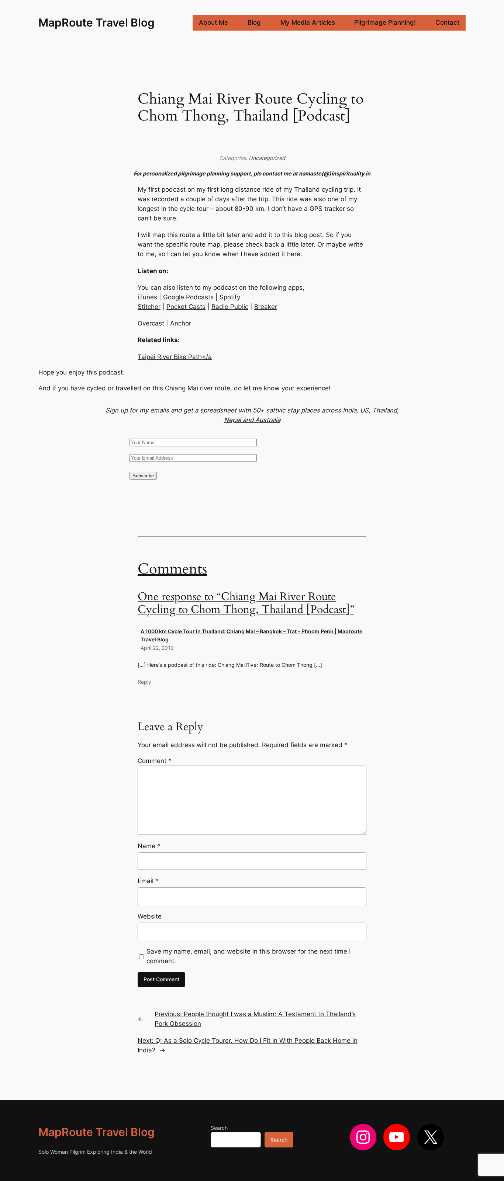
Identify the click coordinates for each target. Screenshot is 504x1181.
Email (148, 881)
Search (219, 1128)
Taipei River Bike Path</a (175, 356)
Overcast (151, 323)
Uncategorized (267, 158)
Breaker (265, 306)
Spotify (230, 297)
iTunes (147, 297)
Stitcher (149, 306)
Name (149, 846)
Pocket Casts (186, 306)
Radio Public (229, 306)
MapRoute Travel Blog (96, 22)
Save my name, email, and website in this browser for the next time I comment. (248, 956)
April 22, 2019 (157, 648)
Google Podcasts (188, 297)
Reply (144, 682)
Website (150, 916)
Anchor (180, 323)
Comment (155, 760)
